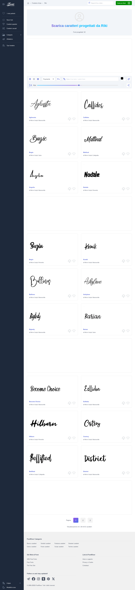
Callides (86, 117)
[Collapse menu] (3, 4)
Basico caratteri (31, 543)
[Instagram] (38, 580)
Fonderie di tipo (36, 3)
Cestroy (86, 436)
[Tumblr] (43, 580)
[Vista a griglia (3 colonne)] (38, 79)
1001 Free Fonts (32, 559)
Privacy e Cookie (88, 562)
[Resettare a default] (123, 85)
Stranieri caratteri (73, 543)
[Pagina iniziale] (28, 3)
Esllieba (86, 401)
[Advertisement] (79, 56)
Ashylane (86, 294)
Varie (40, 155)
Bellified (32, 471)
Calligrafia (96, 155)
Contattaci (86, 565)
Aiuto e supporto (88, 559)
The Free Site (31, 565)
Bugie (31, 152)
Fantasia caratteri (60, 543)
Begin (31, 259)
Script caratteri (59, 546)
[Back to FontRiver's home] (9, 4)
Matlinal (86, 152)
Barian (85, 329)
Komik (85, 259)
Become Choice (34, 401)
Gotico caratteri (31, 546)
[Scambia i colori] (129, 79)
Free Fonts (30, 562)
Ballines (32, 294)
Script (36, 120)
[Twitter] (53, 580)
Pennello (95, 190)
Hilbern (31, 436)
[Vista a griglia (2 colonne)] (34, 79)
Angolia (32, 187)
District (85, 471)
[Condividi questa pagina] (128, 85)
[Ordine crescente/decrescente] (58, 79)
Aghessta (32, 117)
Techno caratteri (73, 546)
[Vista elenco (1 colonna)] (30, 79)
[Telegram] (28, 580)
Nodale (85, 187)
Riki (31, 120)
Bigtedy (32, 329)
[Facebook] (33, 580)
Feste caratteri (45, 546)
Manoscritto (42, 120)
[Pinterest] (48, 580)
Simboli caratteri (46, 543)
